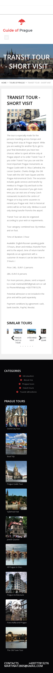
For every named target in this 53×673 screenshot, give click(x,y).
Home (3, 83)
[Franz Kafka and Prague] (16, 610)
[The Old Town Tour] (16, 637)
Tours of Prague (17, 83)
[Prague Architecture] (16, 582)
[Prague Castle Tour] (15, 331)
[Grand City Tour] (16, 416)
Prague (18, 30)
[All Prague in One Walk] (16, 554)
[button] (6, 37)
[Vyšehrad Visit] (29, 331)
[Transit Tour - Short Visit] (26, 120)
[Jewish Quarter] (43, 331)
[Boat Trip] (16, 444)
